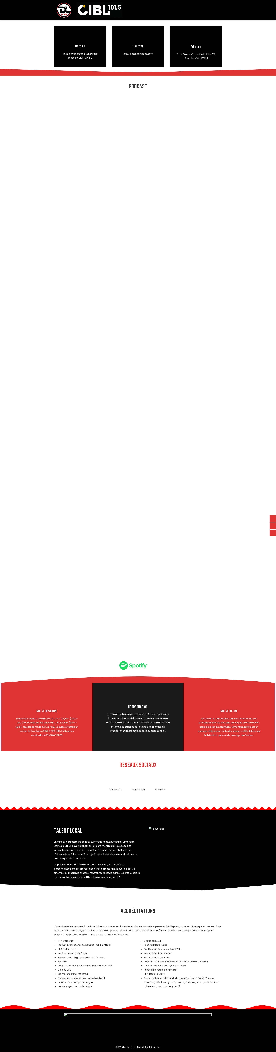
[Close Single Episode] (70, 112)
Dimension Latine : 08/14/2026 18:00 (65, 570)
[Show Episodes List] (102, 612)
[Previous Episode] (79, 587)
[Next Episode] (77, 636)
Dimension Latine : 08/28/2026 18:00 (65, 516)
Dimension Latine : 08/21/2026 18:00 (64, 543)
